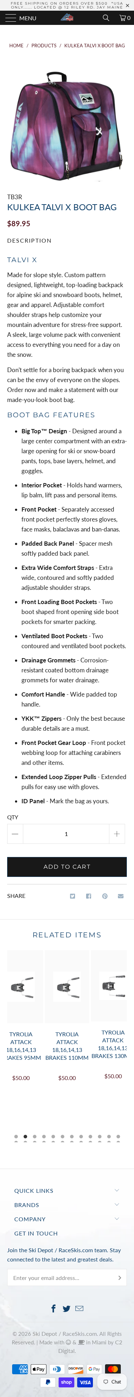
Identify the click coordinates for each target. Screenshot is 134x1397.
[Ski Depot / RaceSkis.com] (67, 18)
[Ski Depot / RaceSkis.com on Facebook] (54, 1309)
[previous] (14, 1046)
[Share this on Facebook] (89, 896)
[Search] (108, 18)
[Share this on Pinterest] (105, 896)
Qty (12, 817)
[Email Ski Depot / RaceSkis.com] (79, 1309)
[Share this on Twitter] (72, 896)
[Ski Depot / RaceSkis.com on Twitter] (66, 1309)
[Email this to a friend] (121, 896)
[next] (120, 1046)
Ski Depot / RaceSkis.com (65, 1333)
